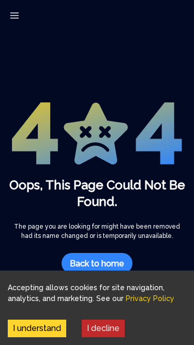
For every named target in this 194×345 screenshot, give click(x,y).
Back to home (97, 263)
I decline (103, 328)
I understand (37, 328)
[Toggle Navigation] (14, 15)
